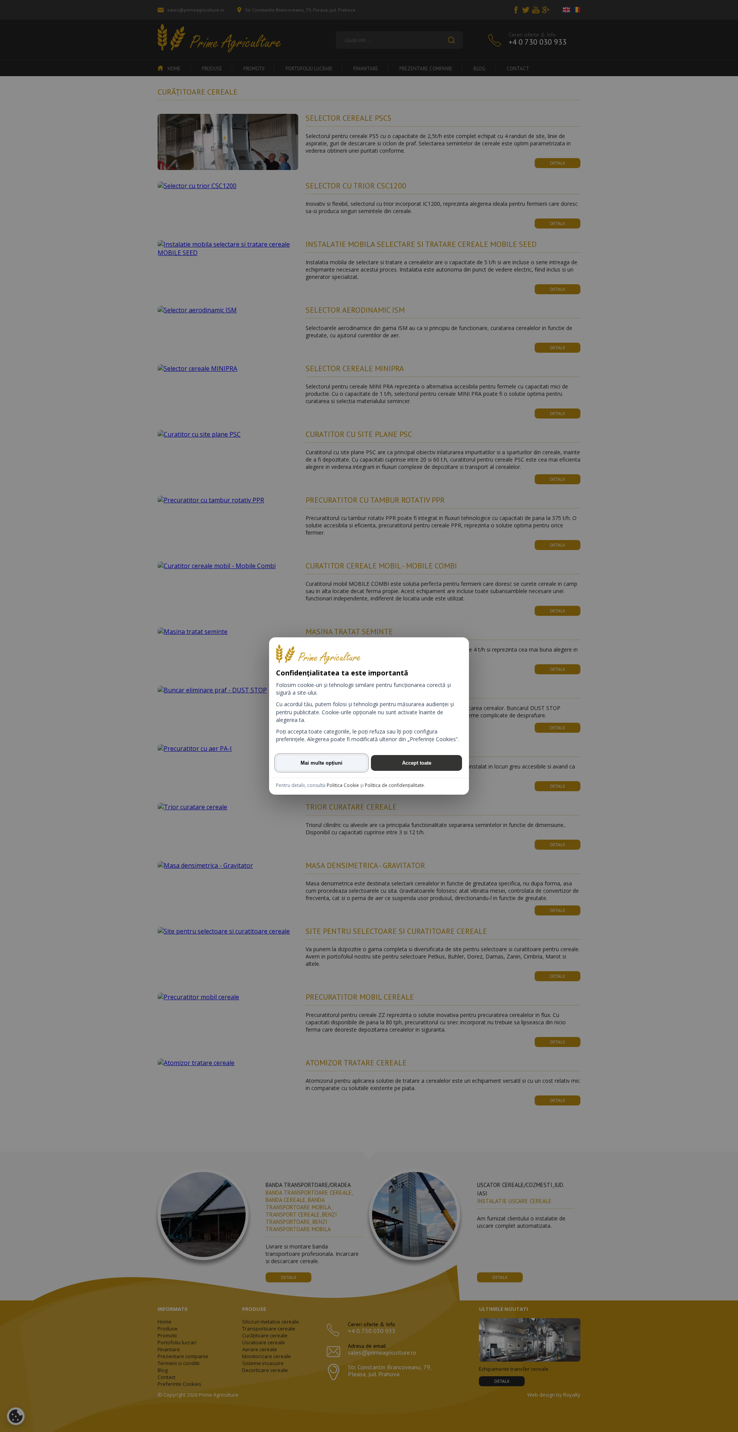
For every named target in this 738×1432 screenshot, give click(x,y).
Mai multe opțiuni (321, 763)
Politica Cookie (343, 785)
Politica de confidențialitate (394, 785)
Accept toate (416, 763)
